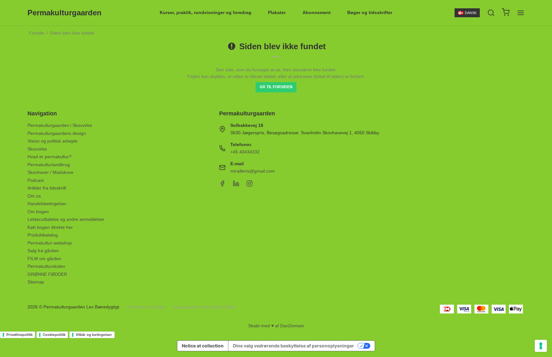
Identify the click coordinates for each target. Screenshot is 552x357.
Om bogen (38, 211)
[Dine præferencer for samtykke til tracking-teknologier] (541, 346)
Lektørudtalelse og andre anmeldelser (65, 219)
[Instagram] (249, 185)
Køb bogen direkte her (50, 227)
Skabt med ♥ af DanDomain (276, 325)
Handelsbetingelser (46, 203)
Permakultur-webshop (49, 242)
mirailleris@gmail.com (252, 171)
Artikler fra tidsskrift (46, 187)
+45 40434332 (245, 151)
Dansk (471, 13)
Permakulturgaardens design (56, 133)
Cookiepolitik (54, 334)
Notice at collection (203, 345)
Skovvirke (37, 148)
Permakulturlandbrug (48, 164)
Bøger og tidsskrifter (369, 12)
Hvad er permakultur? (49, 156)
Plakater (277, 12)
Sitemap (35, 281)
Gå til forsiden (276, 87)
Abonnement (317, 12)
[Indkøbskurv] (506, 13)
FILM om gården (44, 258)
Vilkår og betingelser (94, 334)
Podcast (35, 180)
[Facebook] (222, 185)
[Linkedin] (236, 185)
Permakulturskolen (46, 266)
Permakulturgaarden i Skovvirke (59, 125)
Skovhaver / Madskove (50, 172)
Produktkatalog (42, 234)
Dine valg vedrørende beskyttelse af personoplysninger (293, 345)
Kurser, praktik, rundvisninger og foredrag (205, 12)
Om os (34, 195)
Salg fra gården (43, 250)
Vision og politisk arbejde (52, 141)
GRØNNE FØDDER (47, 274)
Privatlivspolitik (19, 334)
